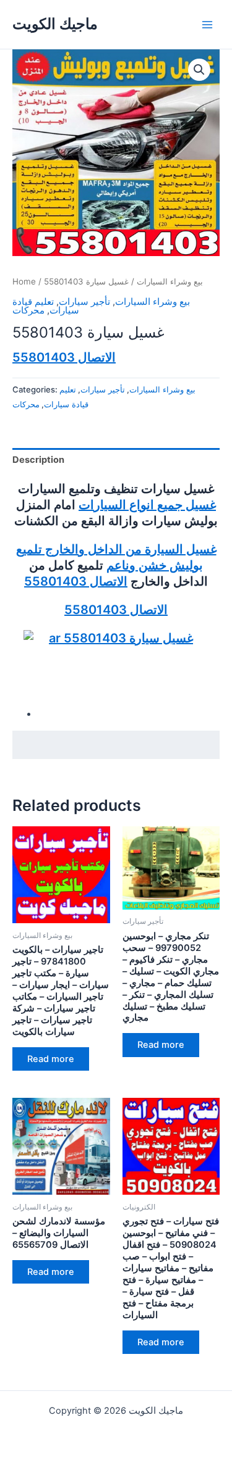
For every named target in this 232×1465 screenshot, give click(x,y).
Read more (50, 1059)
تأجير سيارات (84, 301)
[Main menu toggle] (207, 24)
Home (24, 281)
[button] (199, 70)
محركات (28, 310)
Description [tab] (38, 459)
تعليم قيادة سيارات (45, 306)
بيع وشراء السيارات (170, 281)
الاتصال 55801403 (64, 357)
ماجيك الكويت (55, 24)
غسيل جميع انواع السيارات (147, 504)
